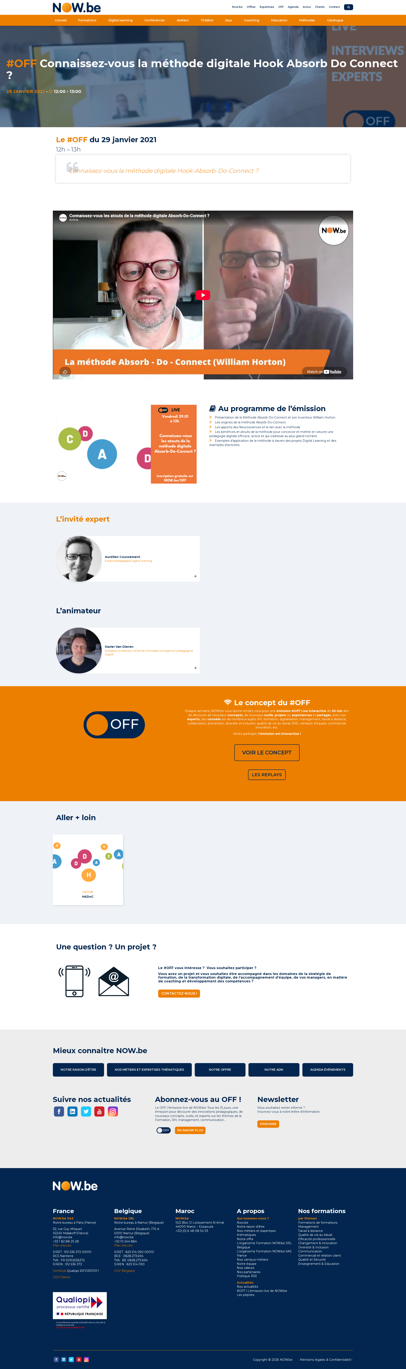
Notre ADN (274, 1069)
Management (308, 1226)
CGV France (61, 1277)
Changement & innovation (317, 1243)
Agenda (293, 6)
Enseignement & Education (318, 1263)
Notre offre (220, 1069)
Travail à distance (310, 1231)
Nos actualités (247, 1286)
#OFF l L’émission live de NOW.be (262, 1291)
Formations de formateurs (317, 1222)
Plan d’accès (62, 1245)
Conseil (60, 20)
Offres (251, 6)
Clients (320, 6)
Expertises (267, 6)
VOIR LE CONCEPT (267, 752)
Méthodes (307, 20)
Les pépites (245, 1295)
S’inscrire (268, 1124)
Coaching (251, 20)
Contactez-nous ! (179, 993)
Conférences (154, 20)
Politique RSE (247, 1276)
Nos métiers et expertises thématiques (149, 1069)
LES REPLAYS (267, 774)
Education (279, 20)
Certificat (59, 1270)
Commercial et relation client (319, 1255)
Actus (307, 6)
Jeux (228, 20)
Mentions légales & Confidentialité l (326, 1359)
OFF (281, 6)
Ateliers (183, 20)
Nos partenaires (249, 1272)
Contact (334, 6)
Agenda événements (327, 1069)
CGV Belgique (124, 1270)
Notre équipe (246, 1263)
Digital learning (120, 20)
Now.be (237, 6)
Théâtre (207, 20)
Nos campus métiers (252, 1259)
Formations (87, 20)
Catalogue (335, 20)
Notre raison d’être (78, 1069)
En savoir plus (190, 1130)
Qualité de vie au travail (315, 1235)
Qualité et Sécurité (312, 1259)
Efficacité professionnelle (316, 1239)
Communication (310, 1251)
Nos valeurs (245, 1267)
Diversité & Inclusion (313, 1247)
